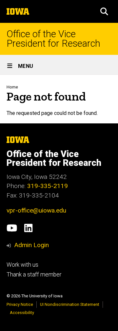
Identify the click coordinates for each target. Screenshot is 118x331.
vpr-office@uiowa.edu (36, 210)
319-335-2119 (47, 186)
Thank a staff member (34, 274)
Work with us (22, 264)
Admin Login (31, 245)
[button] (104, 11)
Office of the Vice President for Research (53, 38)
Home (12, 87)
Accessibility (22, 312)
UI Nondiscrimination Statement (69, 304)
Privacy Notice (20, 304)
